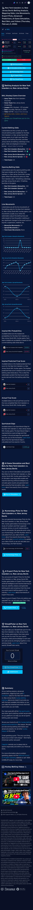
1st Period (8, 33)
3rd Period (21, 33)
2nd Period (14, 33)
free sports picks (24, 711)
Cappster (5, 745)
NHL (8, 30)
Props (27, 33)
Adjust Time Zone (20, 112)
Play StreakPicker (12, 667)
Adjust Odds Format (14, 146)
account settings (18, 539)
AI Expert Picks (11, 608)
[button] (28, 3)
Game (2, 33)
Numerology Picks (12, 555)
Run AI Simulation (12, 494)
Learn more (26, 438)
